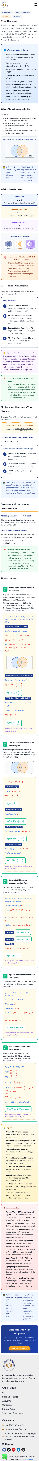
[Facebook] (4, 1450)
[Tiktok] (9, 1450)
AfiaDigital (29, 1459)
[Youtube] (13, 1450)
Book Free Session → (19, 1348)
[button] (35, 4)
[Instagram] (23, 1450)
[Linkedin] (18, 1450)
